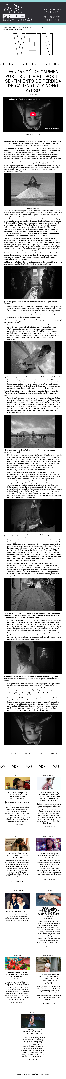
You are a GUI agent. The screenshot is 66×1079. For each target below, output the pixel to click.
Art (27, 59)
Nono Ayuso (18, 223)
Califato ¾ (44, 163)
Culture (32, 59)
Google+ (3, 1078)
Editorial (12, 59)
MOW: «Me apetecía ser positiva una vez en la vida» (17, 855)
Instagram (58, 59)
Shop (51, 59)
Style (6, 59)
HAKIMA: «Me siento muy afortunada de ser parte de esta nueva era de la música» (49, 979)
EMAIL (33, 756)
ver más (21, 824)
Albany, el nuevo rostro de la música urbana (48, 855)
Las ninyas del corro (17, 912)
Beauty (19, 59)
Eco (24, 59)
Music (43, 59)
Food (38, 59)
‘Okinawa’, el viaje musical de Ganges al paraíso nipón (33, 1032)
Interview (17, 775)
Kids (47, 59)
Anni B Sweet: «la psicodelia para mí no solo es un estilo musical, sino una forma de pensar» (49, 797)
